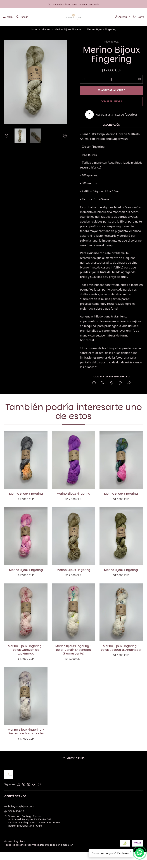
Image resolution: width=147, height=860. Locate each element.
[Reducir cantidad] (83, 79)
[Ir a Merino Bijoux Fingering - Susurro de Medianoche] (26, 696)
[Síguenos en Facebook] (23, 784)
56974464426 (16, 811)
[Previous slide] (7, 136)
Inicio (34, 29)
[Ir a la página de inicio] (73, 16)
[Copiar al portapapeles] (129, 383)
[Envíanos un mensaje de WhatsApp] (139, 852)
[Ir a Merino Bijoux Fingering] (26, 460)
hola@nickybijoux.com (21, 806)
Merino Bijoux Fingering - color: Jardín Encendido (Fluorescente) (73, 650)
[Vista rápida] (41, 460)
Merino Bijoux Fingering (68, 29)
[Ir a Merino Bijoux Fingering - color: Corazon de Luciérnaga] (26, 612)
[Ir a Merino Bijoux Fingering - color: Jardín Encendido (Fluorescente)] (73, 612)
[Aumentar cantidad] (139, 79)
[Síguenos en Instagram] (18, 784)
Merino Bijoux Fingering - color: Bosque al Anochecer (121, 648)
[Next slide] (64, 136)
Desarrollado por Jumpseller (56, 844)
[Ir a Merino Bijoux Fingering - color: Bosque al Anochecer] (121, 612)
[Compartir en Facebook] (94, 383)
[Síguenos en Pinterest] (39, 784)
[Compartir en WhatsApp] (111, 383)
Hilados (45, 29)
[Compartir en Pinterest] (120, 383)
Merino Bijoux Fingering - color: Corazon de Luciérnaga (26, 650)
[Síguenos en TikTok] (34, 784)
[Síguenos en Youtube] (28, 784)
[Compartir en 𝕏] (103, 383)
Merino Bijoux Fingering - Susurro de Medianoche (26, 731)
